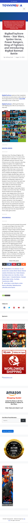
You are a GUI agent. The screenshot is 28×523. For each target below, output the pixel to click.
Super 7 (14, 25)
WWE (17, 28)
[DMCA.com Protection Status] (6, 296)
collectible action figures (8, 287)
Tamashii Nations (19, 25)
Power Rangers (9, 24)
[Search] (23, 420)
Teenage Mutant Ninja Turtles (12, 27)
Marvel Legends (16, 23)
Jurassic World (7, 23)
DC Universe (12, 21)
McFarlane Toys (11, 273)
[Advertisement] (14, 75)
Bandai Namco (7, 21)
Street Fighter (9, 25)
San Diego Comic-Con (17, 24)
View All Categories (8, 431)
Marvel (11, 23)
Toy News (20, 27)
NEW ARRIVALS (6, 217)
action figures (15, 283)
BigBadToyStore (6, 95)
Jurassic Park (21, 21)
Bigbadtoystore (17, 285)
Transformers (13, 28)
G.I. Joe (16, 21)
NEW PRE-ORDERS (7, 148)
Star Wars (17, 275)
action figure (7, 283)
